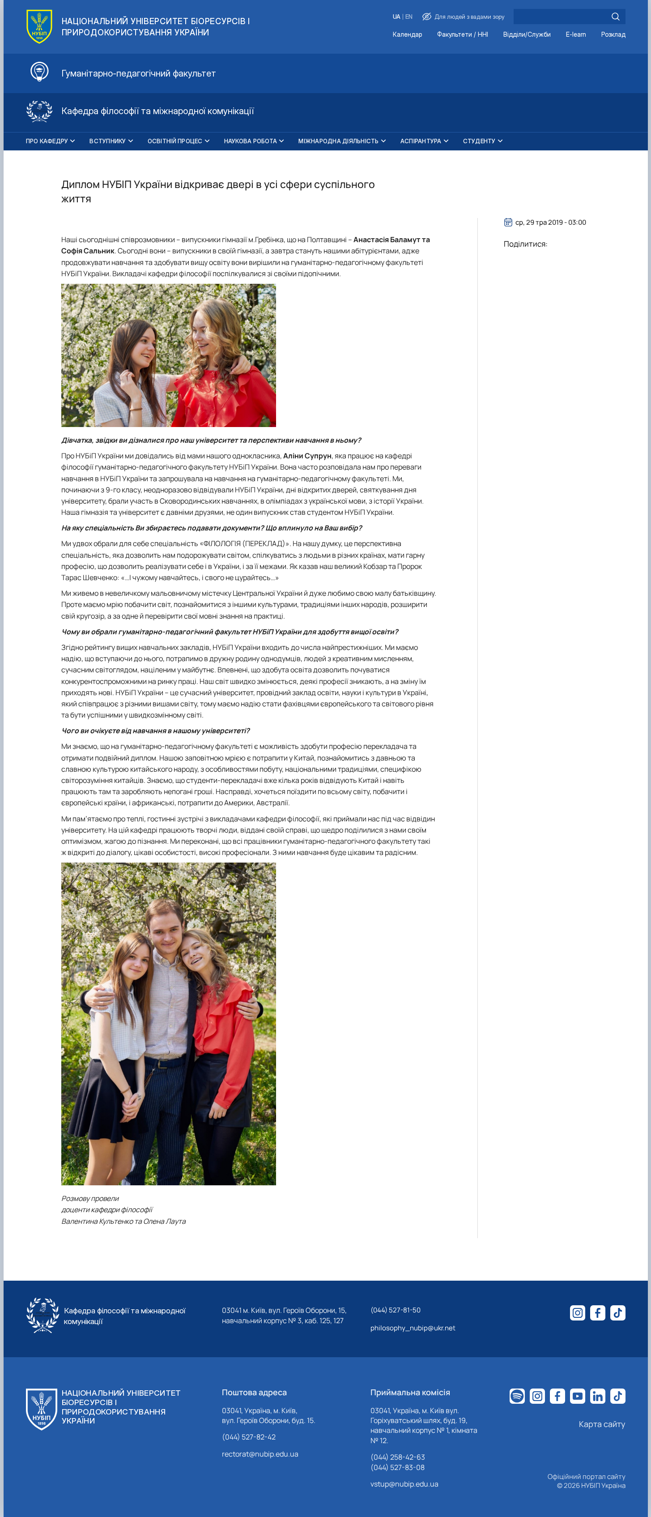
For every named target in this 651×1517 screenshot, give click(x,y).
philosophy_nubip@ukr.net (412, 1328)
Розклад (613, 34)
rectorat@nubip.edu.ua (260, 1454)
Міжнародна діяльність (338, 141)
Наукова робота (250, 141)
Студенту (479, 141)
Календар (407, 34)
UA (396, 17)
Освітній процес (175, 141)
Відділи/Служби (527, 34)
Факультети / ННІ (462, 34)
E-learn (576, 34)
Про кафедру (47, 141)
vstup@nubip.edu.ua (404, 1484)
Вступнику (107, 141)
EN (409, 17)
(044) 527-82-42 (249, 1437)
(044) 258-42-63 (397, 1457)
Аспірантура (421, 141)
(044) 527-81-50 (395, 1310)
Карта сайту (602, 1424)
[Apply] (615, 16)
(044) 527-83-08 (397, 1467)
